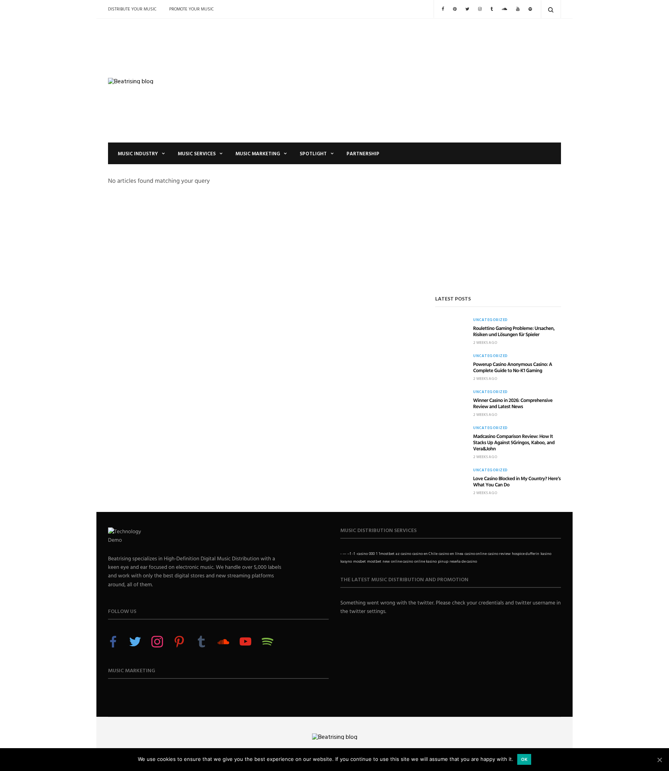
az (398, 553)
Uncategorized (490, 320)
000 (372, 553)
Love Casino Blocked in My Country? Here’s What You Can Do (517, 481)
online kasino (425, 561)
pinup (443, 561)
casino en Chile (424, 553)
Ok (524, 759)
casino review (499, 553)
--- (344, 553)
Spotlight (313, 153)
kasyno (346, 561)
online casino (402, 561)
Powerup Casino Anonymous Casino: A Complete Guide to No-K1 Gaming (512, 367)
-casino (362, 553)
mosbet (359, 561)
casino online (476, 553)
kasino (545, 553)
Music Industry (138, 153)
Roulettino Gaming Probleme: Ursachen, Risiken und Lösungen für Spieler (514, 331)
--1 (349, 553)
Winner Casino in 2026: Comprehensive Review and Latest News (512, 403)
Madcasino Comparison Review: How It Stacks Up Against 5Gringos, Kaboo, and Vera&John (513, 442)
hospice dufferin (525, 553)
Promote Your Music (191, 9)
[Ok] (659, 760)
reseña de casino (463, 561)
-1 (353, 553)
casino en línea (451, 553)
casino (406, 553)
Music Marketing (257, 153)
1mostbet (387, 553)
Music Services (197, 153)
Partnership (363, 153)
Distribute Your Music (132, 9)
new (386, 561)
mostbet (374, 561)
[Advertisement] (412, 80)
